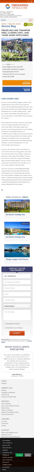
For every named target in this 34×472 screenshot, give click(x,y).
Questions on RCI (6, 434)
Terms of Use (5, 394)
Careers (3, 425)
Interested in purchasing (14, 328)
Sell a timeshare (6, 403)
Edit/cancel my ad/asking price (10, 436)
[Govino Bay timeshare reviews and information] (4, 190)
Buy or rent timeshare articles (10, 406)
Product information (7, 414)
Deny (27, 455)
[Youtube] (32, 1)
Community (4, 423)
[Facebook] (29, 1)
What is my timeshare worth (9, 432)
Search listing (5, 408)
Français (3, 383)
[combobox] (17, 306)
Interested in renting (13, 324)
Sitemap (3, 390)
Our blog (4, 421)
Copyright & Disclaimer (8, 392)
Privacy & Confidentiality (8, 396)
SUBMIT (17, 333)
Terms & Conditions (7, 410)
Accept (19, 455)
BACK (30, 24)
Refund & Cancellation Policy (10, 412)
